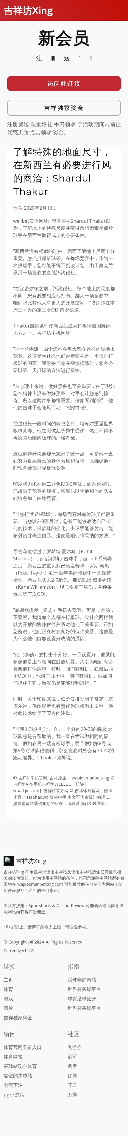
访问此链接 (64, 83)
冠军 (72, 1056)
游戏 (8, 998)
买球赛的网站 (82, 979)
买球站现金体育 (20, 1066)
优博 (72, 1075)
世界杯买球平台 (84, 989)
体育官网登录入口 (23, 1047)
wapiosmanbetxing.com (40, 884)
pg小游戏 (14, 1094)
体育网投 (13, 1056)
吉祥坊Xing (28, 10)
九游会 (75, 1047)
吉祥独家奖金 (64, 108)
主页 (8, 979)
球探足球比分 (82, 998)
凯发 (72, 1066)
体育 (18, 208)
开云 (72, 1085)
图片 (8, 1008)
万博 (72, 1094)
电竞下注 (13, 1085)
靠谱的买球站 (18, 1075)
